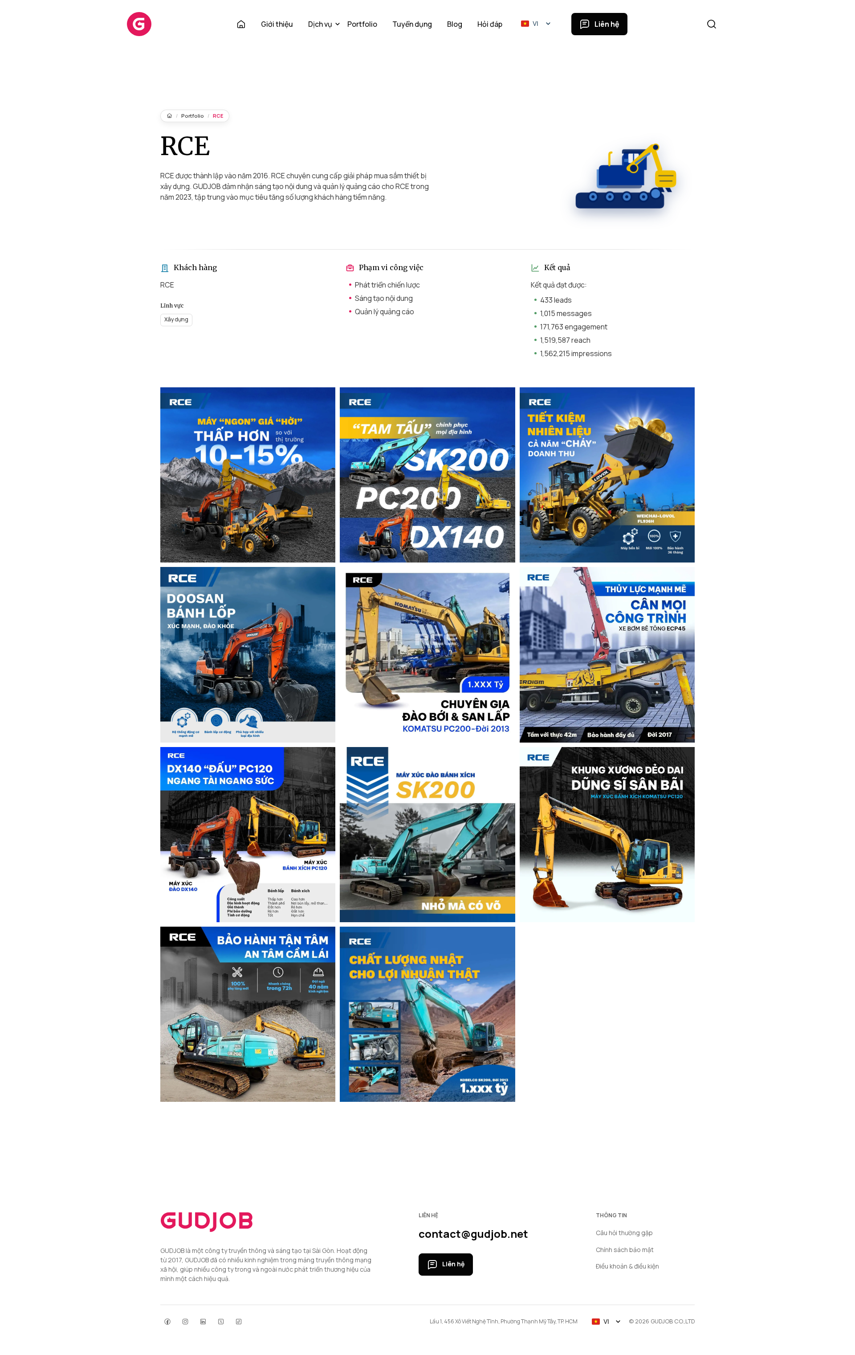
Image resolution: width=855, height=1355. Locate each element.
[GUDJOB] (139, 24)
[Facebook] (167, 1321)
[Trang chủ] (169, 116)
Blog (454, 24)
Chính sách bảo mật (625, 1249)
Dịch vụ (320, 24)
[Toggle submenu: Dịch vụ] (337, 24)
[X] (221, 1321)
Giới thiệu (277, 24)
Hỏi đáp (489, 24)
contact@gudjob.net (473, 1234)
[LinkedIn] (203, 1321)
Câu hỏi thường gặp (624, 1232)
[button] (536, 23)
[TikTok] (239, 1321)
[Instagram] (185, 1321)
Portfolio (362, 24)
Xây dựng (176, 319)
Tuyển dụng (412, 24)
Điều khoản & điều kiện (627, 1266)
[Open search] (711, 24)
